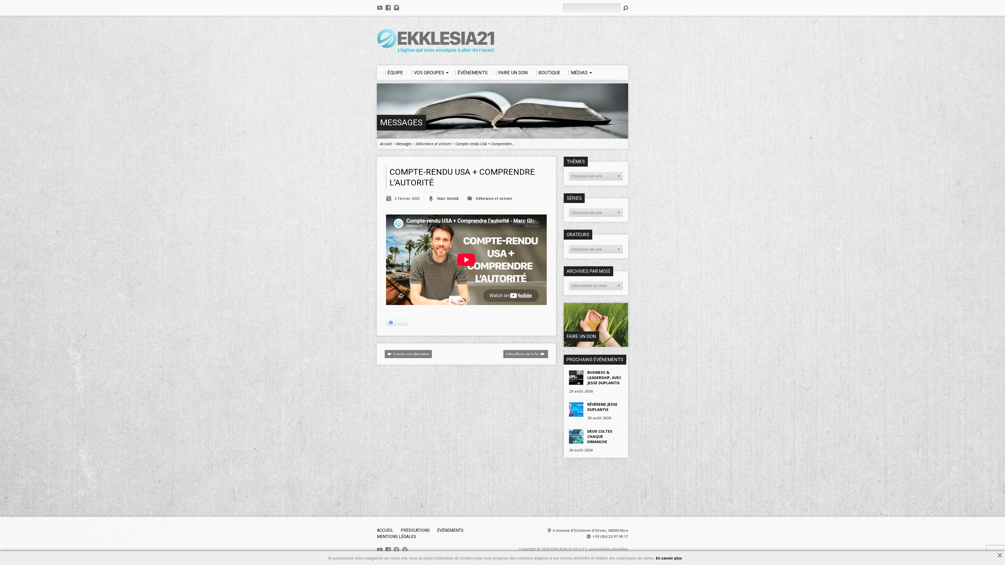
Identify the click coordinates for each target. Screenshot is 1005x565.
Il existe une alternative (410, 354)
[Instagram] (396, 7)
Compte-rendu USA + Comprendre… (485, 143)
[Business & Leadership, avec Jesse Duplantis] (576, 381)
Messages (401, 122)
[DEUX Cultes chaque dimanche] (576, 440)
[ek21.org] (404, 549)
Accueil (386, 143)
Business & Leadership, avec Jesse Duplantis (604, 377)
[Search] (625, 8)
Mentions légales (396, 536)
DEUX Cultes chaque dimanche (599, 436)
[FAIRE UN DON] (596, 344)
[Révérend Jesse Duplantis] (576, 413)
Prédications (415, 530)
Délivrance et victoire (433, 143)
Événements (450, 530)
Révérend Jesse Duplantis (602, 407)
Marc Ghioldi (448, 198)
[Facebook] (388, 7)
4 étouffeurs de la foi (522, 354)
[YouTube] (379, 7)
